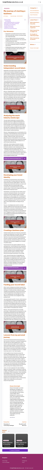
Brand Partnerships (34, 12)
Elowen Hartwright (15, 386)
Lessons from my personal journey (10, 28)
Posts (23, 462)
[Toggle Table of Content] (25, 19)
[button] (12, 417)
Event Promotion (34, 14)
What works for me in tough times (35, 27)
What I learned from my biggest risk (34, 31)
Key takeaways (8, 21)
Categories (24, 460)
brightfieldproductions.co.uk (13, 2)
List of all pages (5, 462)
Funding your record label (8, 27)
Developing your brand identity (10, 24)
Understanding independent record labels (12, 22)
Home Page (4, 460)
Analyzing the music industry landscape (11, 23)
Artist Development (34, 10)
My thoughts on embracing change (34, 35)
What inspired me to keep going (34, 23)
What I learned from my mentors (34, 39)
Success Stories (6, 8)
